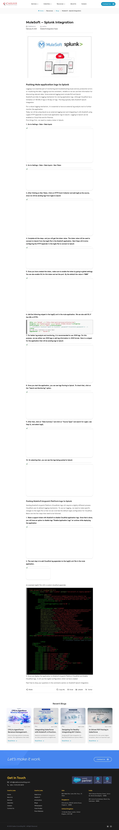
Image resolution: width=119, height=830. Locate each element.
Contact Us (10, 808)
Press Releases (38, 811)
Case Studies (38, 808)
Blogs (36, 803)
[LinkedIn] (108, 826)
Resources (60, 4)
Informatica (38, 800)
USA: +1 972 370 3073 (17, 785)
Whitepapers (38, 805)
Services (34, 4)
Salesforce (37, 794)
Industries (47, 4)
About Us (73, 4)
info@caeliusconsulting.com (20, 782)
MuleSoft (37, 797)
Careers (84, 4)
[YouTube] (111, 826)
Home (9, 794)
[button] (108, 4)
